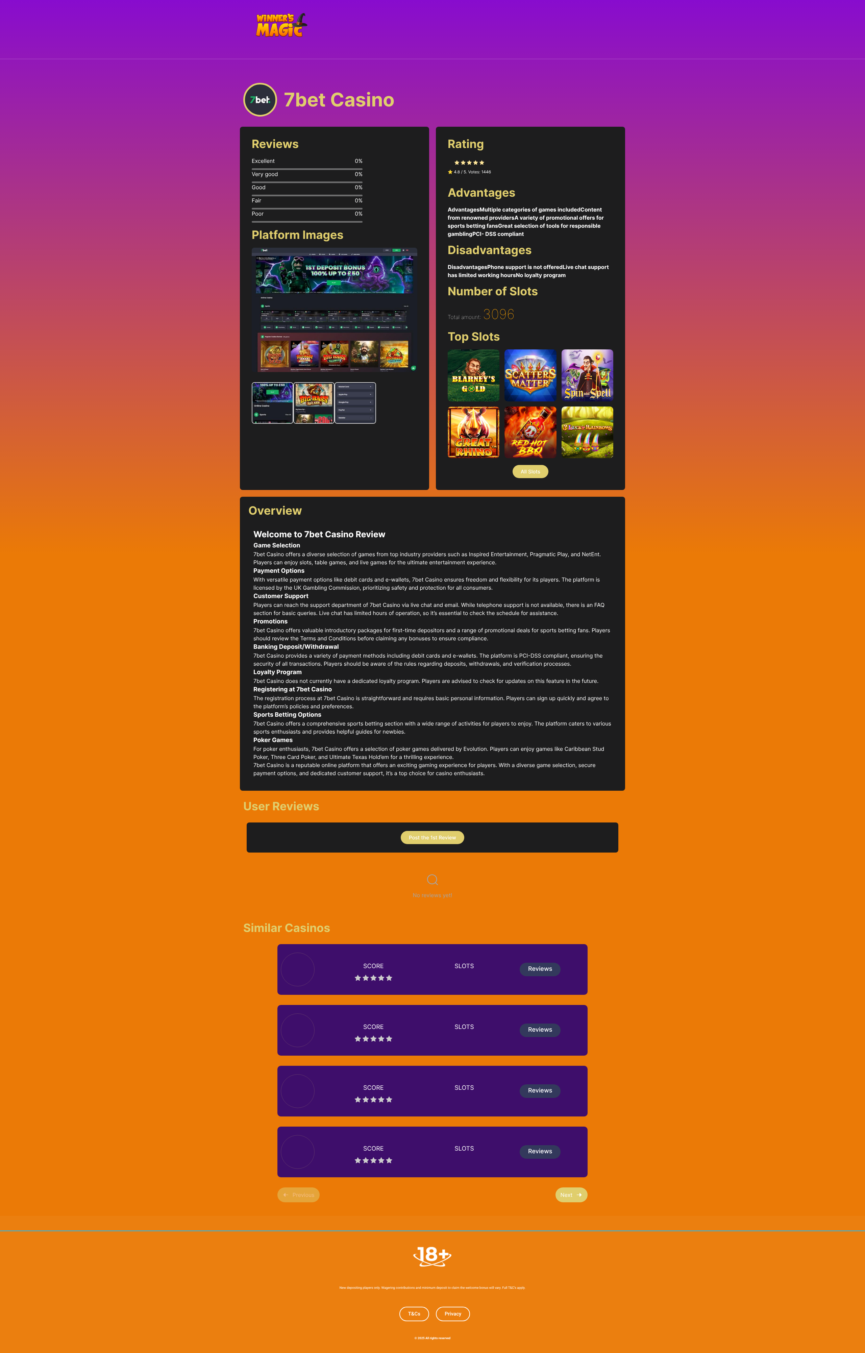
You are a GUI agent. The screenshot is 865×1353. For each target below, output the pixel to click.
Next (567, 1194)
